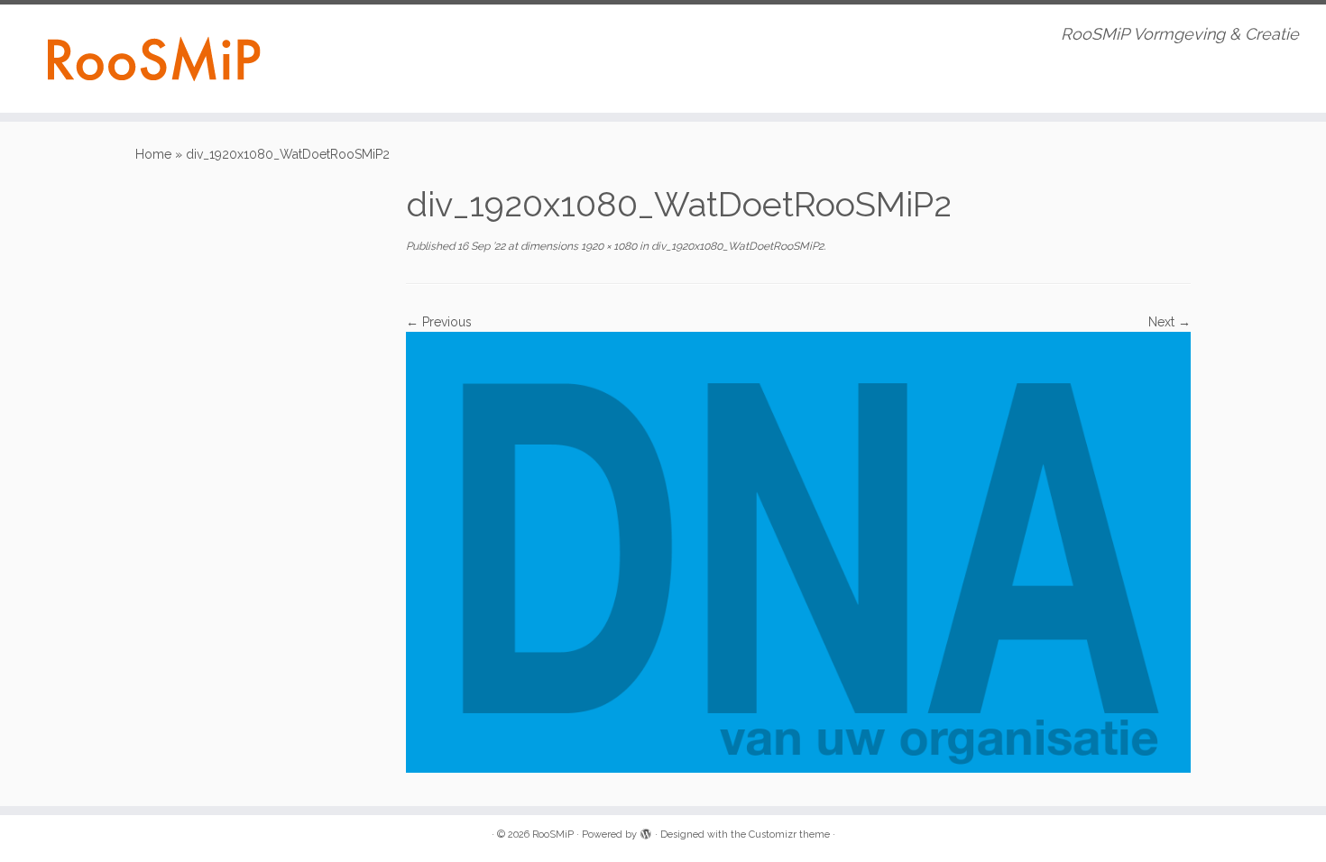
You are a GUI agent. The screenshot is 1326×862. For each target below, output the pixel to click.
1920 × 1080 (607, 246)
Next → (1169, 322)
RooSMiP (553, 834)
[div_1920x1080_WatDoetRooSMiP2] (798, 551)
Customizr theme (789, 834)
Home (153, 154)
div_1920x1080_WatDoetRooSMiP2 (736, 246)
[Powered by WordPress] (646, 831)
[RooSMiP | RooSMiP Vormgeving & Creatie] (153, 59)
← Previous (439, 322)
